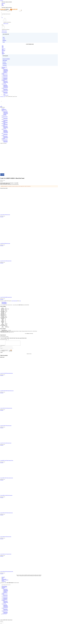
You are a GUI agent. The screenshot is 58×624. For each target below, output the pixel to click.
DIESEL (3, 73)
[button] (2, 17)
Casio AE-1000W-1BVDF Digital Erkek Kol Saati (6, 571)
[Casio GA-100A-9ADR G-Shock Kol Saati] (4, 101)
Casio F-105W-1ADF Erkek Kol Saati (5, 214)
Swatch (4, 38)
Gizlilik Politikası (4, 579)
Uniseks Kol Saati (5, 70)
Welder (3, 139)
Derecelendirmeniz (2, 339)
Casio (3, 37)
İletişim (3, 5)
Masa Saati (4, 114)
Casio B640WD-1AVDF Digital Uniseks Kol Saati (6, 460)
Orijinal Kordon (5, 72)
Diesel (2, 115)
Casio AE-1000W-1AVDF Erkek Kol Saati (5, 536)
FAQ (2, 4)
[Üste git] (0, 583)
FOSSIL (3, 74)
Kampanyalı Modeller (6, 58)
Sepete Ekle (1, 245)
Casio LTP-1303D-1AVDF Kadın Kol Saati (5, 425)
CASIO (3, 68)
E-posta (1, 348)
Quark (2, 129)
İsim (1, 346)
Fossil (2, 117)
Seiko (2, 133)
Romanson (4, 40)
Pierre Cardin (3, 123)
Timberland (3, 138)
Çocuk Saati (5, 65)
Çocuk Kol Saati (5, 71)
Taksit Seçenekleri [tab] (4, 303)
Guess (2, 119)
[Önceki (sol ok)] (0, 623)
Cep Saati (4, 83)
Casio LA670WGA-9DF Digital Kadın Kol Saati (6, 512)
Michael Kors (3, 121)
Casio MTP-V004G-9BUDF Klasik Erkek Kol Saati (6, 390)
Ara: (2, 584)
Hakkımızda (3, 3)
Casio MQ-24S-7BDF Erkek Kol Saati (5, 243)
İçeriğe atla (1, 0)
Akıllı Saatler (5, 60)
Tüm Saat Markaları (4, 32)
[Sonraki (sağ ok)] (1, 623)
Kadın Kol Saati (5, 76)
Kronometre (5, 63)
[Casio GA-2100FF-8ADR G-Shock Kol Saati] (4, 105)
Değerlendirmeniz (2, 345)
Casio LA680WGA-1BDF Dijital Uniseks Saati (6, 495)
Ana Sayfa (1, 96)
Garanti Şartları (4, 581)
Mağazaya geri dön (5, 23)
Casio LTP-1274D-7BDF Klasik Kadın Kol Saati (6, 373)
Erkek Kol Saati (5, 69)
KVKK (3, 580)
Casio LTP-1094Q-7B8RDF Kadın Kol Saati (6, 297)
